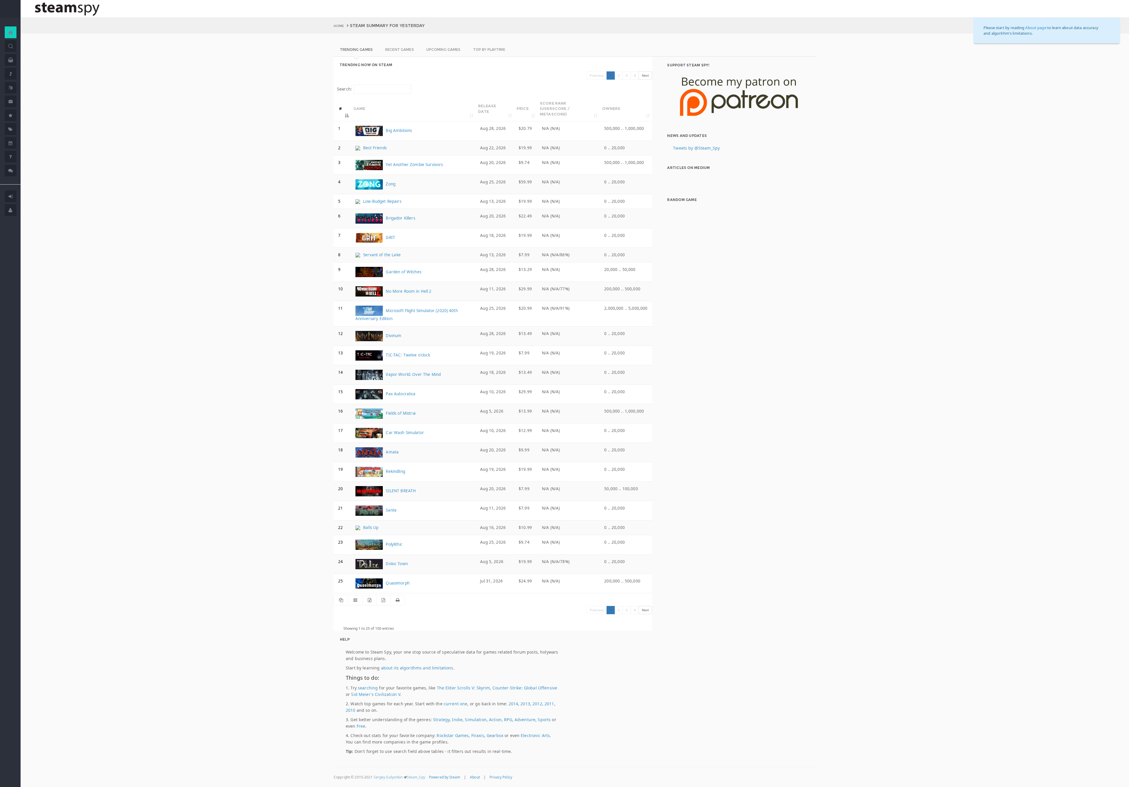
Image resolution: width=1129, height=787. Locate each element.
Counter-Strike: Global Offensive (524, 688)
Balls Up (370, 527)
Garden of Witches (403, 271)
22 (340, 527)
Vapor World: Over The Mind (413, 374)
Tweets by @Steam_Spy (696, 148)
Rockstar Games (453, 735)
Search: (344, 89)
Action (495, 719)
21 (340, 508)
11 (340, 308)
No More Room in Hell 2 (408, 291)
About (475, 777)
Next (645, 75)
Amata (392, 452)
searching (368, 688)
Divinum (393, 335)
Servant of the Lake (381, 254)
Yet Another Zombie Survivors (414, 164)
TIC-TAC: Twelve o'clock (407, 355)
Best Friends (374, 147)
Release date (487, 108)
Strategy (441, 719)
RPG (508, 719)
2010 (350, 710)
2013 (525, 703)
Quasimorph (397, 583)
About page (1035, 27)
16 (340, 411)
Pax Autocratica (400, 393)
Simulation (475, 719)
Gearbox (495, 735)
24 (340, 561)
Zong (390, 184)
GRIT (390, 237)
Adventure (525, 719)
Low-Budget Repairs (381, 201)
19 (340, 469)
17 (340, 430)
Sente (391, 510)
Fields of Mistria (400, 413)
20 (340, 488)
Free (361, 726)
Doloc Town (396, 563)
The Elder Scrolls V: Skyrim (463, 688)
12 (340, 333)
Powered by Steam (444, 777)
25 (340, 581)
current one (455, 703)
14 (340, 372)
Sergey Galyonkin (388, 777)
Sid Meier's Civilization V (375, 694)
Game (359, 108)
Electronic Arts (535, 735)
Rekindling (395, 471)
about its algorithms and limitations (417, 668)
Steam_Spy (416, 777)
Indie (457, 719)
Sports (544, 719)
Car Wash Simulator (404, 432)
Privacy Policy (501, 777)
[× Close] (1108, 27)
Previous (597, 75)
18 (340, 450)
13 (340, 353)
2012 (537, 703)
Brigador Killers (400, 218)
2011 (549, 703)
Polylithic (393, 544)
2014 (513, 703)
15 (340, 391)
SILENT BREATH (400, 490)
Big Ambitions (398, 130)
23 (340, 542)
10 (340, 289)
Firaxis (477, 735)
